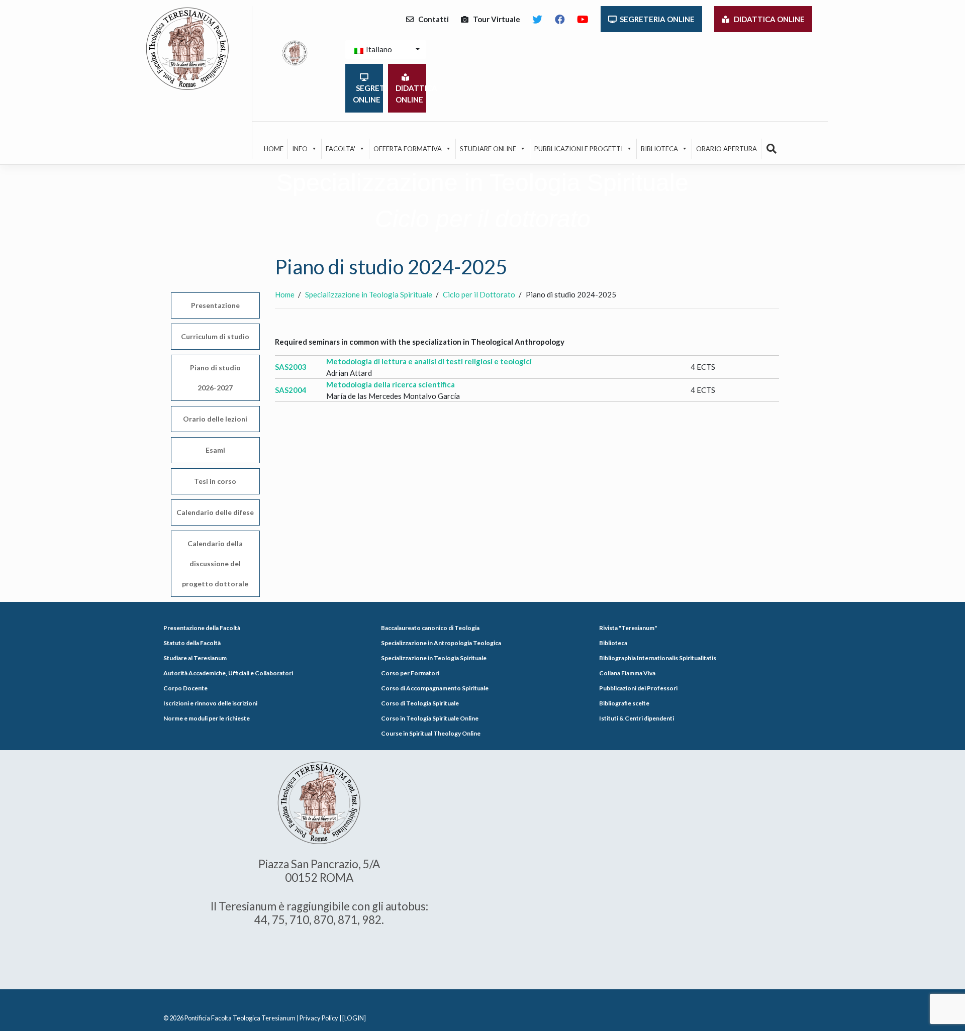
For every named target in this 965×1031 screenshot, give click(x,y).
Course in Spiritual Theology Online (430, 733)
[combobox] (385, 49)
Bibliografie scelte (624, 703)
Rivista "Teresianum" (628, 628)
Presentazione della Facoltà (201, 628)
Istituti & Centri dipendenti (636, 718)
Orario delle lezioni (215, 419)
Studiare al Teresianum (195, 658)
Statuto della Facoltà (192, 643)
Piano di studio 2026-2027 (215, 377)
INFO (300, 149)
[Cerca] (771, 149)
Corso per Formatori (410, 673)
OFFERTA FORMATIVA (407, 149)
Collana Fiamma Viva (627, 673)
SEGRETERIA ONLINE (656, 19)
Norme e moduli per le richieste (206, 718)
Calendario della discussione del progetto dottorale (215, 563)
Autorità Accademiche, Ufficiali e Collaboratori (228, 673)
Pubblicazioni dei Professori (638, 688)
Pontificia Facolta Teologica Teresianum (240, 1018)
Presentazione (215, 305)
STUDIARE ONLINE (488, 149)
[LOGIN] (354, 1018)
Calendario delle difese (215, 512)
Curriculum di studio (215, 336)
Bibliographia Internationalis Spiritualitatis (657, 658)
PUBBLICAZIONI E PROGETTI (578, 149)
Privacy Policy (319, 1018)
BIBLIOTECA (659, 149)
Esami (215, 450)
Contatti (431, 19)
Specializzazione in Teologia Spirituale (434, 658)
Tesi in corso (215, 481)
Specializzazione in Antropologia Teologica (441, 643)
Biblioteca (613, 643)
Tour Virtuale (494, 19)
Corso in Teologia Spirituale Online (429, 718)
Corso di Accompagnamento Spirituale (435, 688)
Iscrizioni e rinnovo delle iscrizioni (210, 703)
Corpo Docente (185, 688)
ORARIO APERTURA (726, 149)
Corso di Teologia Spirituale (420, 703)
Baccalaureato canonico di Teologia (430, 628)
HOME (273, 149)
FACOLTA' (340, 149)
